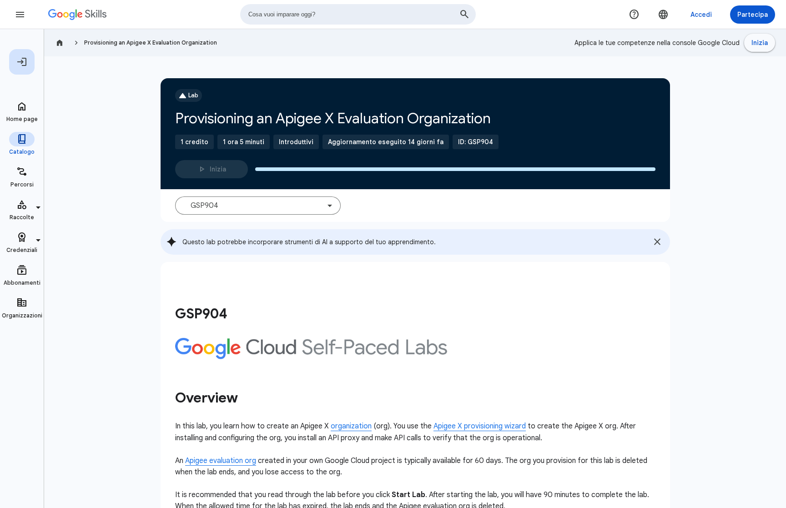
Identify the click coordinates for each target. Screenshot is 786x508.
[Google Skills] (77, 14)
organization (351, 426)
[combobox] (358, 14)
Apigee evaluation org (220, 460)
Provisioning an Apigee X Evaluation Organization (150, 42)
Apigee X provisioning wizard (479, 426)
